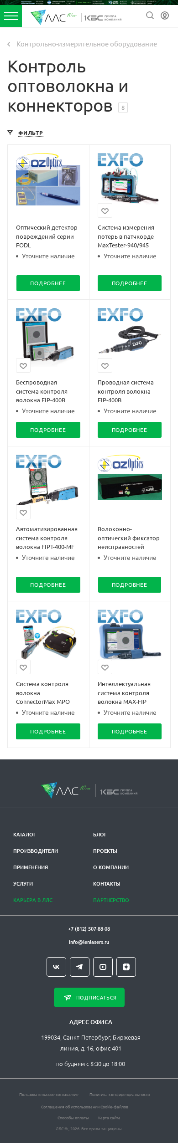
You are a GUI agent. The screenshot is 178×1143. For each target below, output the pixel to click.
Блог (100, 834)
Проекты (105, 851)
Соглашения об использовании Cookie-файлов (84, 1106)
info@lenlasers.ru (89, 942)
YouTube (103, 967)
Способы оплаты (73, 1117)
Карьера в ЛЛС (32, 900)
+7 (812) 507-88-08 (89, 929)
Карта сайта (109, 1117)
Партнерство (111, 900)
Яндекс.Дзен (126, 967)
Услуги (23, 883)
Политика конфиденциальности (119, 1094)
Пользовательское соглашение (49, 1094)
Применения (30, 867)
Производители (35, 851)
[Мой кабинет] (165, 16)
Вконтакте (56, 967)
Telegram (79, 967)
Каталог (24, 834)
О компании (111, 867)
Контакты (106, 883)
